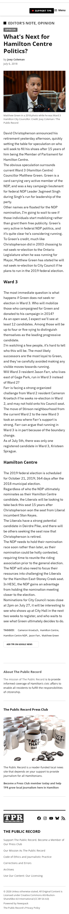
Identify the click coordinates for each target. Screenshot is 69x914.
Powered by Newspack (15, 903)
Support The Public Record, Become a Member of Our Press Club (33, 842)
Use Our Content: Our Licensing (23, 875)
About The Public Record (22, 672)
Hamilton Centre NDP (15, 635)
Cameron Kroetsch (28, 630)
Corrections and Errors (17, 863)
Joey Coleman (16, 59)
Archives (8, 869)
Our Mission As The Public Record (24, 850)
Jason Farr (34, 635)
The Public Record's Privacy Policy (21, 907)
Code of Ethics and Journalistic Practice (27, 857)
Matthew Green (50, 635)
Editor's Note (22, 23)
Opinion (46, 23)
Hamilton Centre (49, 630)
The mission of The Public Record (24, 679)
